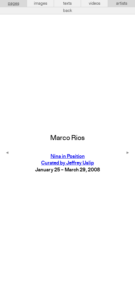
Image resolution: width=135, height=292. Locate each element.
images (40, 3)
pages (13, 3)
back (67, 10)
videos (94, 3)
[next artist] (128, 153)
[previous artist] (7, 153)
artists (121, 3)
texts (67, 3)
